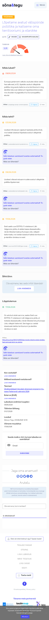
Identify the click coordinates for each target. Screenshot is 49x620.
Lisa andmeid (24, 288)
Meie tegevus (25, 559)
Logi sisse (24, 563)
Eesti (24, 568)
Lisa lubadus (24, 554)
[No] (46, 613)
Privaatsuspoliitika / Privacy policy (24, 589)
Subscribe (24, 453)
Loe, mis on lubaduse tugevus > (13, 55)
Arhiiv (43, 104)
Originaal (34, 104)
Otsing (24, 550)
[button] (13, 37)
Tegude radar (24, 545)
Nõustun (25, 616)
